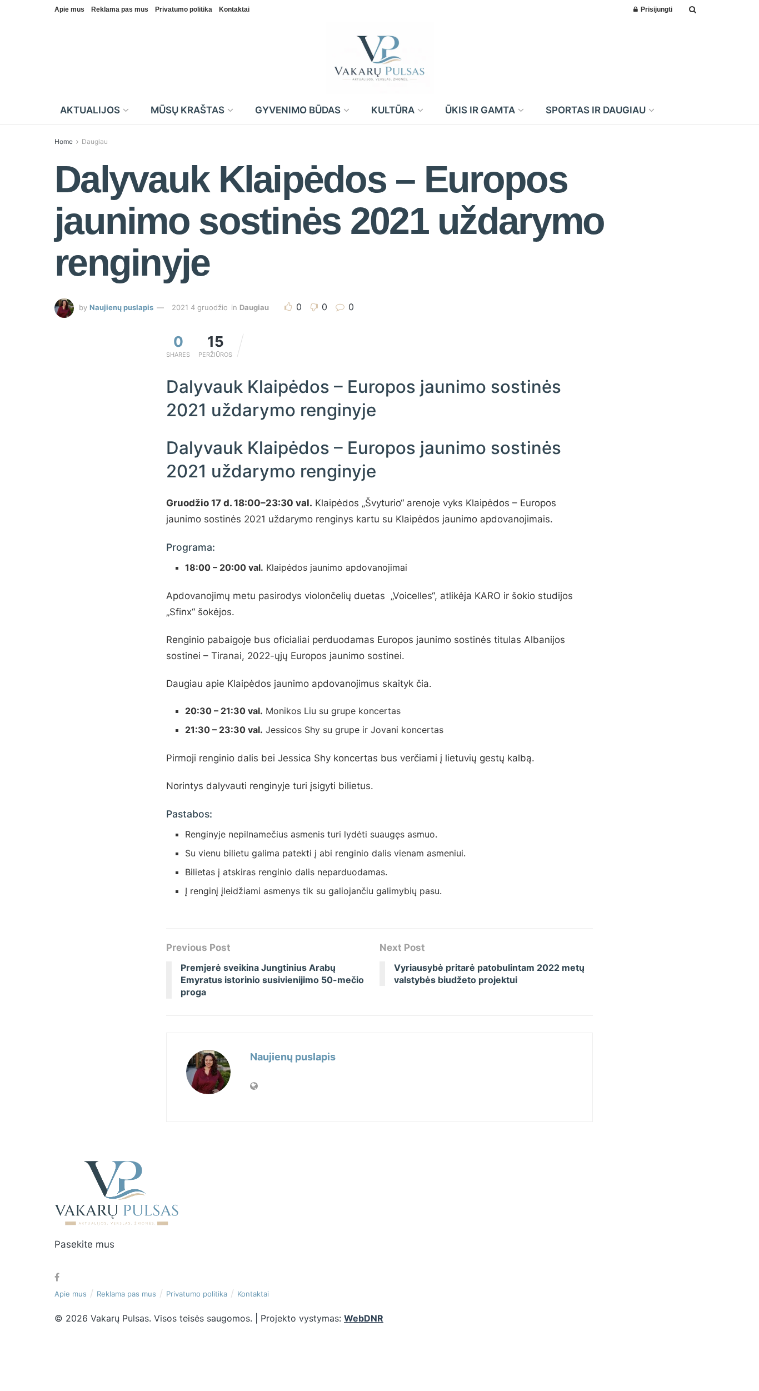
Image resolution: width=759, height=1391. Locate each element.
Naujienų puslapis (121, 307)
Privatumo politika (183, 9)
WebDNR (363, 1318)
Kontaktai (234, 9)
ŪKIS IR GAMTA (480, 110)
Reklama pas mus (119, 9)
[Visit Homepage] (380, 58)
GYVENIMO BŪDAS (298, 110)
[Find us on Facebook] (56, 1277)
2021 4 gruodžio (200, 307)
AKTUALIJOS (90, 110)
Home (63, 141)
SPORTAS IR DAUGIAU (596, 110)
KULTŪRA (393, 110)
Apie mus (69, 9)
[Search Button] (692, 9)
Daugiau (95, 141)
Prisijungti (655, 9)
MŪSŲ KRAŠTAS (187, 110)
